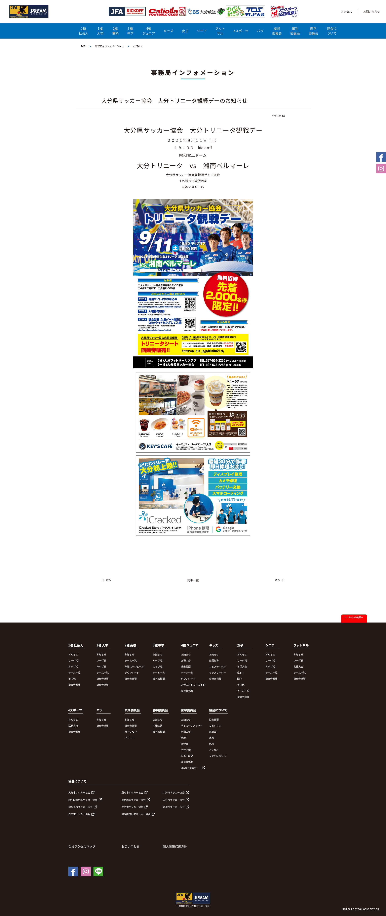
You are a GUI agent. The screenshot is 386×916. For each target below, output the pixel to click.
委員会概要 (74, 684)
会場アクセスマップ (81, 846)
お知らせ (73, 654)
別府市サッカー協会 (132, 792)
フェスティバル (217, 666)
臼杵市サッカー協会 (174, 799)
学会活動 (186, 749)
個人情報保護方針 (175, 846)
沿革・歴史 (187, 755)
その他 (72, 678)
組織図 (212, 731)
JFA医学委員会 (189, 767)
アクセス (346, 11)
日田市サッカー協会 (79, 814)
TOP (83, 46)
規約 (211, 743)
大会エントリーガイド (193, 684)
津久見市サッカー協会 (80, 807)
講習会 (184, 743)
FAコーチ (129, 737)
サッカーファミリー (191, 725)
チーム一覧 (74, 672)
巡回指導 (214, 660)
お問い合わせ (371, 11)
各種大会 (186, 660)
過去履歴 (186, 666)
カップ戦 (73, 666)
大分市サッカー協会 (79, 792)
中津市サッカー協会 (174, 792)
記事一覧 (193, 580)
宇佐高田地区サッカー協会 (135, 814)
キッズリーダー (217, 672)
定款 (211, 737)
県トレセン (131, 731)
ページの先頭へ (355, 617)
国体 (239, 678)
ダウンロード (132, 672)
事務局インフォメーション (109, 46)
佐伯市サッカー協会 (132, 807)
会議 (183, 737)
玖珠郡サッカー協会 (174, 807)
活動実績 (73, 725)
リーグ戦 (73, 660)
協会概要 (214, 719)
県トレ (240, 672)
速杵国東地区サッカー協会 (82, 799)
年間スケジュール (134, 666)
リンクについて (217, 755)
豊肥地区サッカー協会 (133, 799)
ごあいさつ (215, 725)
